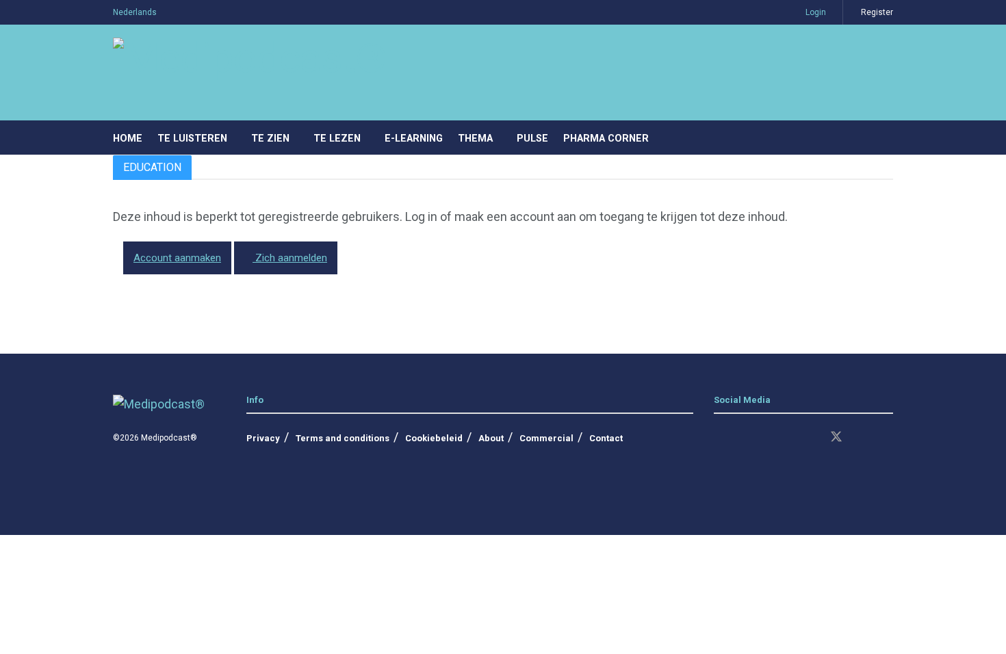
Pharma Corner (606, 138)
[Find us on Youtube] (788, 437)
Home (127, 138)
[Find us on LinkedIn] (718, 437)
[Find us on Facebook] (765, 437)
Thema (475, 138)
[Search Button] (888, 137)
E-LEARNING (414, 138)
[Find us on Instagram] (742, 437)
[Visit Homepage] (250, 73)
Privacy (263, 438)
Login (814, 12)
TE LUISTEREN (192, 138)
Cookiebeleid (434, 438)
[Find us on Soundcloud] (811, 437)
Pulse (532, 138)
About (491, 438)
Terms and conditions (342, 438)
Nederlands (135, 12)
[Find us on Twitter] (836, 437)
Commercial (546, 438)
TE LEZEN (337, 138)
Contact (606, 438)
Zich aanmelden (290, 258)
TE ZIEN (270, 138)
